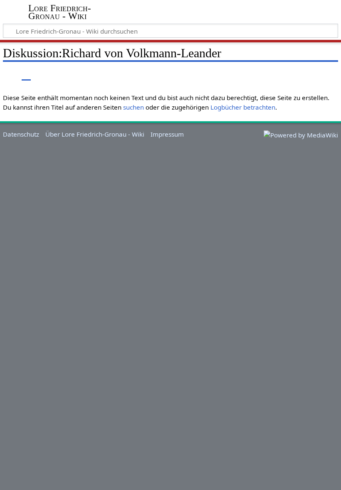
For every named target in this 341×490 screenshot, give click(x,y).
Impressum (167, 134)
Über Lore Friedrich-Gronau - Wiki (94, 134)
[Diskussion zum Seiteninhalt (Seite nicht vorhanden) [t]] (26, 74)
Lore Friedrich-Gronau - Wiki (59, 12)
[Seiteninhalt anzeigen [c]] (7, 74)
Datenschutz (21, 134)
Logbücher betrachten (242, 107)
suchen (133, 107)
